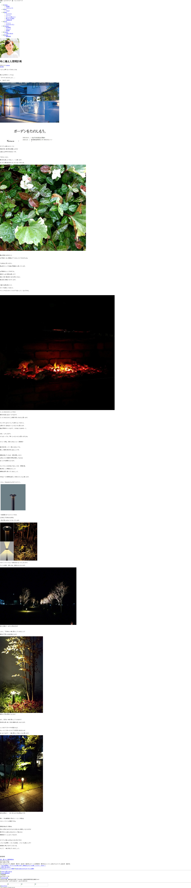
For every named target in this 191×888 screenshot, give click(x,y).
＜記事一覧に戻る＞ (5, 867)
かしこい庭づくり (11, 17)
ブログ (8, 10)
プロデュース (9, 8)
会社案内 (8, 27)
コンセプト (9, 13)
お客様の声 (9, 20)
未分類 (2, 66)
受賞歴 (8, 30)
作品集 (8, 6)
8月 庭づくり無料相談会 (7, 859)
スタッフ (8, 29)
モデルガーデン (10, 24)
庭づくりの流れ (10, 18)
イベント (8, 23)
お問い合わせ (9, 33)
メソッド (8, 15)
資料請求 (8, 36)
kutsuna (8, 65)
